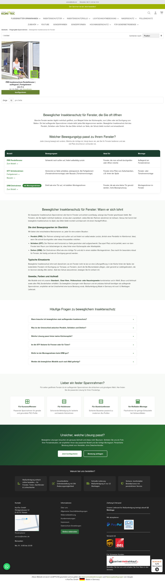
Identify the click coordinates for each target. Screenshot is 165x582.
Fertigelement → (13, 174)
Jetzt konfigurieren (70, 454)
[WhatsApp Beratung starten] (6, 566)
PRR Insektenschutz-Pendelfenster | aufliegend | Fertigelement (20, 83)
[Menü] (161, 560)
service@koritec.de (22, 536)
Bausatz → (11, 178)
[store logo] (73, 13)
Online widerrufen (69, 532)
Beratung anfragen (95, 454)
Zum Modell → (12, 163)
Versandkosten (27, 89)
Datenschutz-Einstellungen (71, 526)
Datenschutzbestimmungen (91, 577)
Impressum (65, 522)
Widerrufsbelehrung (68, 515)
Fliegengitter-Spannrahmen (18, 30)
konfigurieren (20, 92)
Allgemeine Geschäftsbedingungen (74, 511)
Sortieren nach (135, 36)
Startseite (4, 30)
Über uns (64, 508)
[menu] (82, 21)
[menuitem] (25, 19)
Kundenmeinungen (68, 518)
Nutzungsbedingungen (114, 577)
